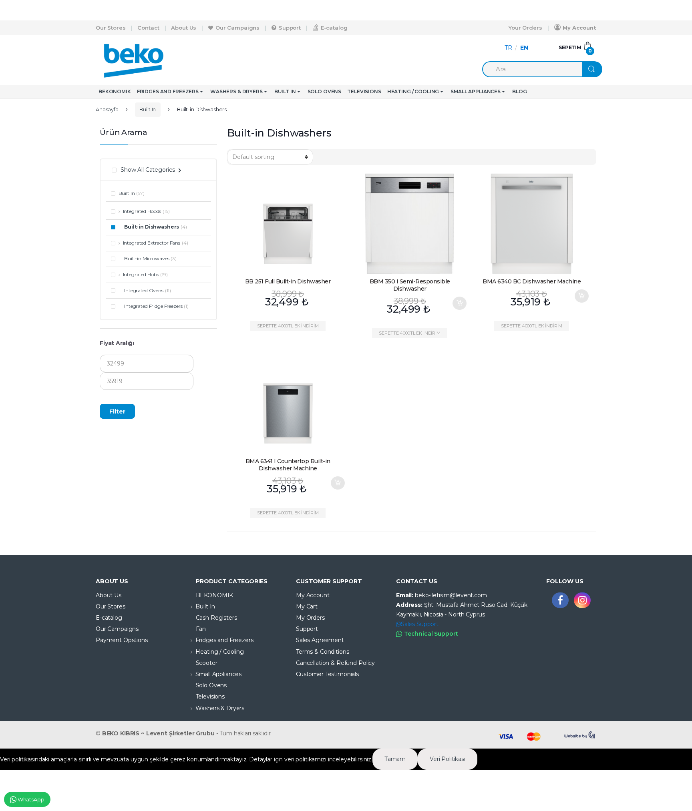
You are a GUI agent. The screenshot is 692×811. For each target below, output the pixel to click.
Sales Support (420, 624)
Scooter (206, 662)
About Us (183, 27)
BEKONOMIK (115, 91)
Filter (117, 411)
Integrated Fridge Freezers (153, 306)
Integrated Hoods (142, 211)
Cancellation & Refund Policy (335, 662)
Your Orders (525, 27)
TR (508, 47)
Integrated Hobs (141, 274)
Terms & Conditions (322, 651)
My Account (579, 27)
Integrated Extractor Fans (151, 243)
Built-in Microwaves (146, 258)
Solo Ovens (325, 91)
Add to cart (459, 303)
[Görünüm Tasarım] (580, 735)
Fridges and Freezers (168, 91)
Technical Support (431, 633)
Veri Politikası (447, 759)
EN (524, 47)
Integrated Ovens (143, 290)
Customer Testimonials (327, 674)
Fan (201, 628)
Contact (148, 27)
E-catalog (334, 27)
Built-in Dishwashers (151, 227)
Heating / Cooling (413, 91)
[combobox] (532, 69)
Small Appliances (476, 91)
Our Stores (111, 27)
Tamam (395, 759)
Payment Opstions (122, 640)
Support (290, 27)
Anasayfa (107, 109)
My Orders (310, 617)
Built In (285, 91)
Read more (337, 296)
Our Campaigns (237, 27)
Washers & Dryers (236, 91)
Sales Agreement (320, 640)
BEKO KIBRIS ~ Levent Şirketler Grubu (158, 733)
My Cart (307, 606)
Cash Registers (216, 617)
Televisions (364, 91)
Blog (519, 91)
